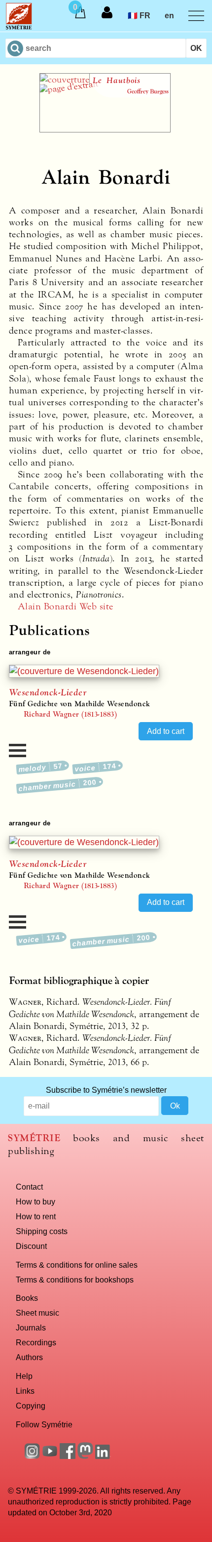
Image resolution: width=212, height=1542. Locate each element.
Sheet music (37, 1312)
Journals (31, 1327)
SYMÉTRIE (34, 1138)
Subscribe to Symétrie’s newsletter (106, 1089)
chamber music (58, 785)
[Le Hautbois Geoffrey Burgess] (105, 129)
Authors (29, 1357)
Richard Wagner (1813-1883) (70, 714)
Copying (30, 1405)
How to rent (36, 1216)
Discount (31, 1246)
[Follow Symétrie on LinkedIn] (103, 1456)
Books (27, 1297)
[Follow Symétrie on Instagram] (32, 1456)
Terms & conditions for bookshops (75, 1279)
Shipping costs (42, 1231)
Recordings (36, 1342)
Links (25, 1390)
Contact (29, 1186)
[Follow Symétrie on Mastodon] (85, 1456)
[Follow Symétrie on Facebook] (67, 1456)
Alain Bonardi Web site (65, 606)
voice (95, 767)
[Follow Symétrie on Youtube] (50, 1456)
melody (40, 768)
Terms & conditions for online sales (77, 1264)
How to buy (35, 1201)
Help (24, 1375)
